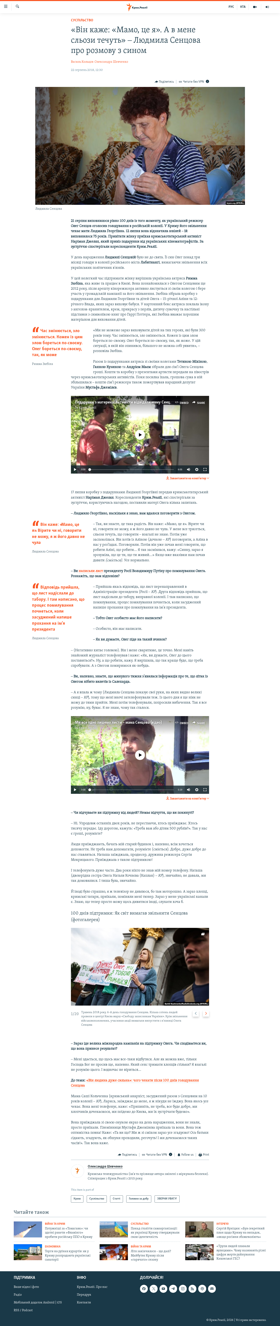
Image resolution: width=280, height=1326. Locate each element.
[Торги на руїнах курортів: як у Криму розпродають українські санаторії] (28, 1252)
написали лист (91, 571)
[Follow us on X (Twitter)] (153, 1289)
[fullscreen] (205, 469)
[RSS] (192, 1289)
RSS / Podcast (23, 1310)
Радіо (18, 1295)
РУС (231, 7)
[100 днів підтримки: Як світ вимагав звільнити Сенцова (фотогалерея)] (140, 967)
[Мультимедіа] (255, 7)
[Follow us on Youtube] (163, 1289)
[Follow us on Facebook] (144, 1289)
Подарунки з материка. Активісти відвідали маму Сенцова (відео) (131, 402)
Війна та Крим (55, 1224)
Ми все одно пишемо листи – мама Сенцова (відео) (118, 723)
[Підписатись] (212, 1289)
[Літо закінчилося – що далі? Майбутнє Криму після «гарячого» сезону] (114, 1252)
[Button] (164, 81)
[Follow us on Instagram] (183, 1289)
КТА (243, 7)
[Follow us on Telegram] (173, 1289)
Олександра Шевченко (111, 62)
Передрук (84, 1295)
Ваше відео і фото (26, 1287)
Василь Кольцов (82, 62)
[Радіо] (267, 7)
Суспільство (82, 20)
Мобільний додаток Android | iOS (38, 1302)
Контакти (84, 1302)
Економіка (52, 1246)
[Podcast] (202, 1289)
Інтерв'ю (222, 1224)
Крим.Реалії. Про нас (92, 1287)
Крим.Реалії (87, 407)
